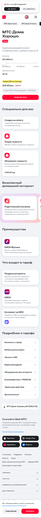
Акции (13, 458)
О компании (6, 454)
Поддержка (18, 454)
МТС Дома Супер (10, 24)
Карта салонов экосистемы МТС (13, 462)
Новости (5, 458)
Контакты (28, 454)
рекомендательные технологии (14, 506)
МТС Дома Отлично (29, 24)
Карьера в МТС (33, 462)
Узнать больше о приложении (13, 432)
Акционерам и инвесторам (12, 465)
